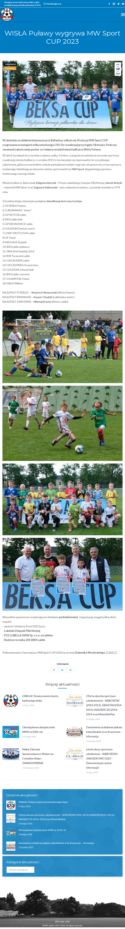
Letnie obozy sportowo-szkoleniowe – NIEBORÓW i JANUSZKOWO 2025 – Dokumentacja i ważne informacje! (102, 758)
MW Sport (38, 626)
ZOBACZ (111, 652)
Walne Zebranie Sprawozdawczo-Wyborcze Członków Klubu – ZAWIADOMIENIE (38, 756)
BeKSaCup (10, 68)
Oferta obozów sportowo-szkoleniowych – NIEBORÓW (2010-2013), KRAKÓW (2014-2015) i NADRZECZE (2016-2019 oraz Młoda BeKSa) (104, 705)
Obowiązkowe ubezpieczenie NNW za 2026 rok (38, 729)
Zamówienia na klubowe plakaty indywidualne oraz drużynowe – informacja (104, 732)
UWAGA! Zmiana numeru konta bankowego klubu (40, 698)
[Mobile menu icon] (123, 14)
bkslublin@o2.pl (54, 4)
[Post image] (10, 701)
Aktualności (10, 64)
